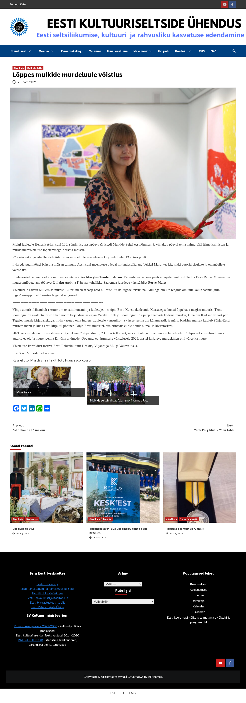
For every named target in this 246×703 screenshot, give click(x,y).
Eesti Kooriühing (47, 584)
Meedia (44, 51)
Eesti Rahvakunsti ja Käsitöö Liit (47, 598)
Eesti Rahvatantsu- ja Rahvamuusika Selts (47, 588)
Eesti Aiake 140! (23, 529)
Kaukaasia (32, 518)
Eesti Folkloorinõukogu (47, 593)
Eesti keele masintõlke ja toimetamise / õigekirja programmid (198, 620)
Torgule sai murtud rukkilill (185, 529)
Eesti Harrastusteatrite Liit (47, 602)
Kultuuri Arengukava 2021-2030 (35, 626)
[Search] (234, 51)
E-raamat (198, 612)
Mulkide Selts (34, 68)
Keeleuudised (198, 589)
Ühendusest (18, 51)
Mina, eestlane (117, 51)
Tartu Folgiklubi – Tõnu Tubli (214, 427)
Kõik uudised (198, 584)
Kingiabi (163, 51)
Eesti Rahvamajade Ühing (47, 607)
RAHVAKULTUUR (30, 640)
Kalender (198, 606)
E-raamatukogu (72, 51)
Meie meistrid (142, 51)
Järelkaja (19, 68)
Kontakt (181, 51)
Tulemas (95, 51)
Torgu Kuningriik (189, 518)
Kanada (107, 518)
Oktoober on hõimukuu (28, 427)
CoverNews (135, 676)
